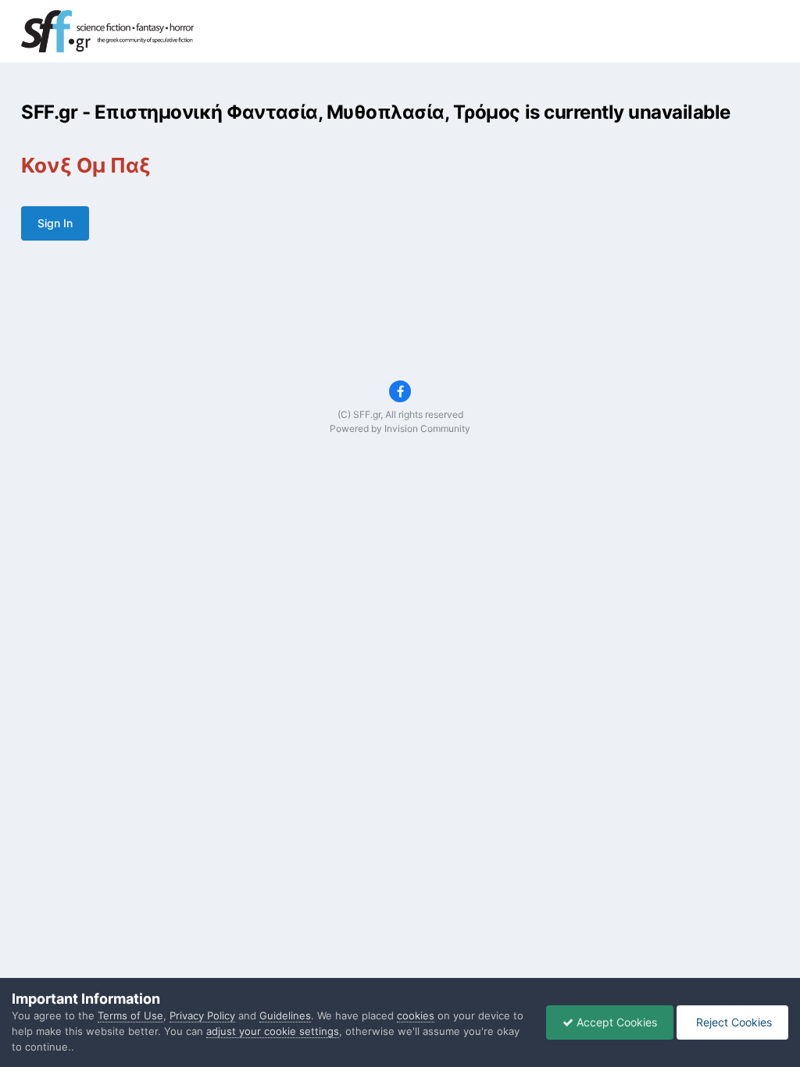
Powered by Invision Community (400, 428)
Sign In (55, 223)
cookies (415, 1015)
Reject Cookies (732, 1022)
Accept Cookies (615, 1022)
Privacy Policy (202, 1015)
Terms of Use (130, 1015)
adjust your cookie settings (272, 1031)
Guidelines (285, 1015)
